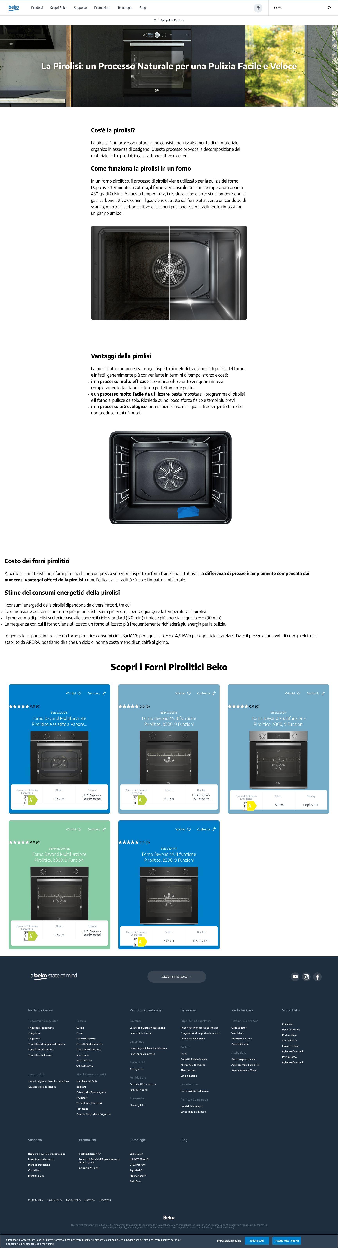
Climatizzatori (239, 1027)
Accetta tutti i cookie (287, 1240)
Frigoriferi (34, 1038)
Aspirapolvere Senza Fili (245, 1064)
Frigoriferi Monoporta (41, 1027)
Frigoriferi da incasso (193, 1038)
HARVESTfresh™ (139, 1159)
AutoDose (135, 1181)
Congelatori (35, 1033)
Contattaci (34, 1170)
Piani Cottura (84, 1060)
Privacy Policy (54, 1200)
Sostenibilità (289, 1040)
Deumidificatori (240, 1044)
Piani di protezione (39, 1164)
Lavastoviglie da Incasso (42, 1086)
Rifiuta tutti (257, 1240)
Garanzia (90, 1200)
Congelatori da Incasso (41, 1049)
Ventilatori (237, 1033)
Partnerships (289, 1035)
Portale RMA (289, 1057)
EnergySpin (136, 1153)
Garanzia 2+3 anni (89, 1167)
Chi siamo (287, 1024)
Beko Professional (292, 1051)
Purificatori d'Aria (241, 1038)
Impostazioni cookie (229, 1240)
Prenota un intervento (41, 1159)
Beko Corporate (291, 1029)
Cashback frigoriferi (90, 1153)
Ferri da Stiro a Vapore (143, 1084)
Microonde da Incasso (88, 1049)
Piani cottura (188, 1070)
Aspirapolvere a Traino (244, 1070)
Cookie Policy (73, 1200)
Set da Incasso (84, 1066)
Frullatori (81, 1097)
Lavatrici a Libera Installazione (147, 1027)
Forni (79, 1033)
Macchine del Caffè (86, 1081)
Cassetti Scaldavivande (89, 1044)
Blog (184, 1140)
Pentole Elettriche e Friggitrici (93, 1114)
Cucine (80, 1027)
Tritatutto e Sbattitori (89, 1103)
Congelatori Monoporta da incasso (200, 1033)
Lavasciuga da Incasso (142, 1053)
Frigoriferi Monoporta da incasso (47, 1044)
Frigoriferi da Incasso (40, 1055)
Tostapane (82, 1108)
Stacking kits (137, 1105)
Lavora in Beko (290, 1046)
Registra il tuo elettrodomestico (46, 1153)
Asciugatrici (136, 1069)
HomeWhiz (105, 1200)
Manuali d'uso (36, 1175)
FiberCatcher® (138, 1175)
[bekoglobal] (14, 8)
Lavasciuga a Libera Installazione (149, 1048)
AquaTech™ (136, 1170)
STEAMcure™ (138, 1164)
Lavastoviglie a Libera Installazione (48, 1081)
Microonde (82, 1055)
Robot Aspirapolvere (243, 1059)
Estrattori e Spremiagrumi (91, 1092)
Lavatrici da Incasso (141, 1033)
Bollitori (81, 1086)
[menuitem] (36, 7)
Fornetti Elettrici (86, 1038)
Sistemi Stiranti (139, 1089)
